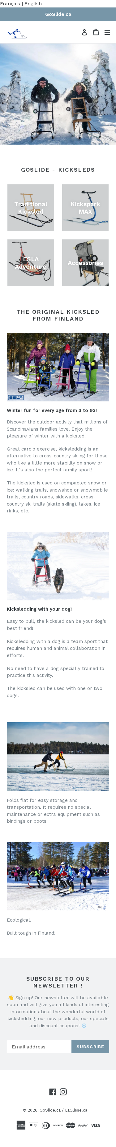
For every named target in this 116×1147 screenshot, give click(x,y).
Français (10, 4)
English (33, 4)
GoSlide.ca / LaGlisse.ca (63, 1110)
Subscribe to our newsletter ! (58, 982)
